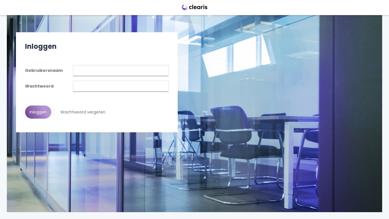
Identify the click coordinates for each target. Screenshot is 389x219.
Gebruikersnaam (44, 70)
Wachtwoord (39, 86)
